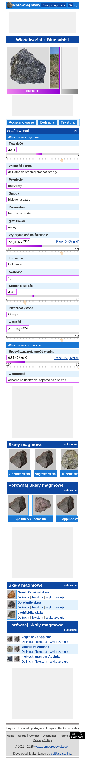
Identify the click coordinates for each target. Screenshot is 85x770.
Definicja (47, 122)
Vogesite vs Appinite (36, 637)
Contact (34, 735)
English (11, 728)
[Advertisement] (42, 22)
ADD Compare (77, 735)
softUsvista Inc (61, 753)
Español (23, 728)
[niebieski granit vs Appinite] (13, 659)
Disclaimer (49, 735)
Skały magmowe (53, 5)
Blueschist (33, 91)
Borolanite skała (29, 602)
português (37, 728)
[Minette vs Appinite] (13, 649)
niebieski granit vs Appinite (40, 656)
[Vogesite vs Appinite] (13, 639)
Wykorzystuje (55, 597)
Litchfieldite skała (30, 612)
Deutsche (64, 728)
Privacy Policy (42, 740)
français (51, 728)
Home (10, 735)
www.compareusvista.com (52, 746)
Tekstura (68, 122)
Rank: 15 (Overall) (66, 358)
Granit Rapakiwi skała (33, 592)
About (22, 735)
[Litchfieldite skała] (11, 615)
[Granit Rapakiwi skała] (11, 595)
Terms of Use (68, 735)
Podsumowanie (21, 122)
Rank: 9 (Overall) (67, 241)
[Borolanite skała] (11, 605)
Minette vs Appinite (35, 646)
